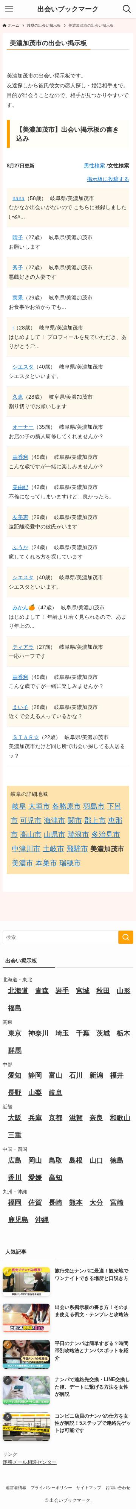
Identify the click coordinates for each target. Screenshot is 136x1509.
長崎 (55, 1202)
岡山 (35, 1160)
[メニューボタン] (9, 9)
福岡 (15, 1202)
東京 (15, 1033)
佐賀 (35, 1202)
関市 (75, 820)
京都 (55, 1118)
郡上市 (95, 820)
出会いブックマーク (68, 9)
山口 (96, 1160)
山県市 (54, 834)
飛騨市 (77, 849)
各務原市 (66, 806)
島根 (76, 1160)
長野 (15, 1092)
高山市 (31, 834)
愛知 (15, 1075)
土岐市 (53, 849)
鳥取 (55, 1160)
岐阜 (19, 806)
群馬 (15, 1050)
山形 (123, 990)
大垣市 (39, 806)
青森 (42, 990)
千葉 (83, 1033)
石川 (76, 1075)
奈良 (96, 1118)
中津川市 (26, 849)
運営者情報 (16, 1487)
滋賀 (76, 1118)
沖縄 (42, 1220)
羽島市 (94, 806)
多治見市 (105, 834)
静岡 (35, 1075)
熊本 (76, 1202)
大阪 (15, 1118)
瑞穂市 (70, 863)
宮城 (83, 990)
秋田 (103, 990)
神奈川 (38, 1033)
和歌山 (120, 1118)
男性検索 (94, 166)
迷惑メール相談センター (30, 1462)
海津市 (54, 820)
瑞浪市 (78, 834)
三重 (15, 1135)
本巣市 (46, 863)
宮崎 (117, 1202)
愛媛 (35, 1177)
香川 (15, 1177)
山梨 (35, 1092)
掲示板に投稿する (108, 179)
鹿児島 (18, 1220)
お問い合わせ (117, 1487)
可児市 (31, 820)
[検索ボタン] (127, 9)
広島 (15, 1160)
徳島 (117, 1160)
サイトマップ (88, 1487)
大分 (96, 1202)
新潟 (96, 1075)
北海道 (18, 990)
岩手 (62, 990)
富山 (55, 1075)
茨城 (103, 1033)
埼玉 (62, 1033)
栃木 (123, 1033)
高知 (55, 1177)
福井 (117, 1075)
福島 (15, 1008)
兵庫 (35, 1118)
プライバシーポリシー (51, 1487)
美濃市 (22, 863)
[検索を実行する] (125, 937)
